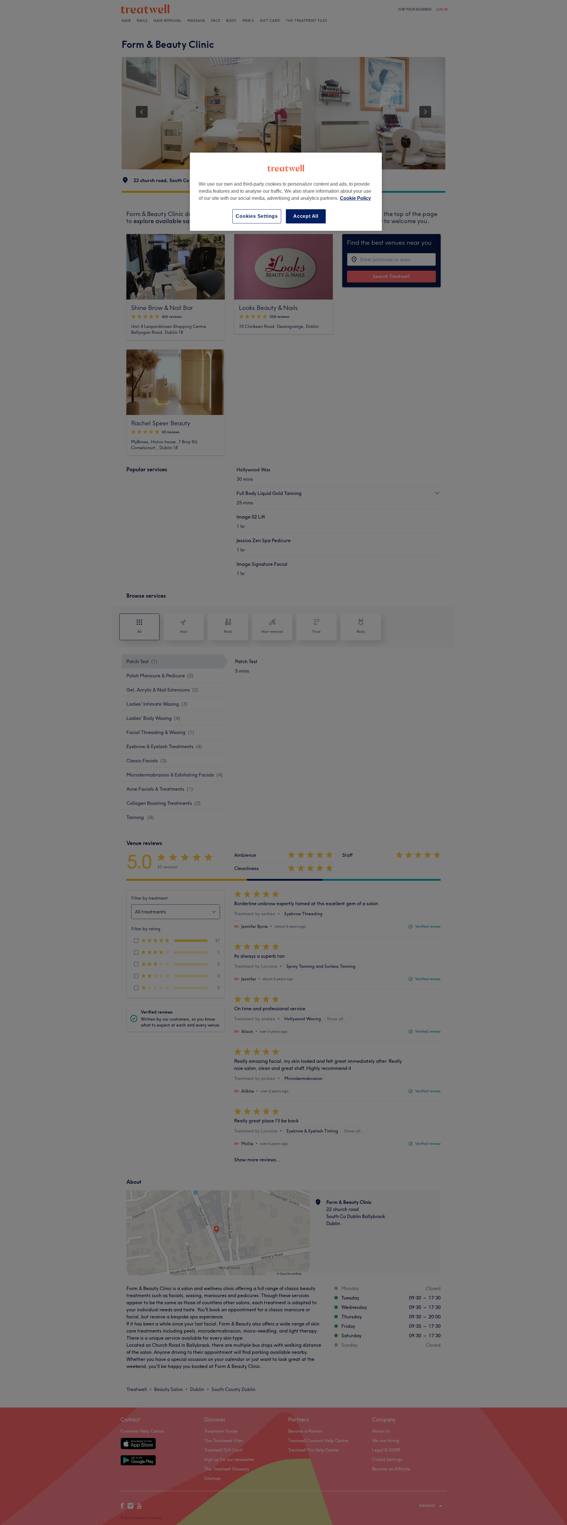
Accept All (305, 216)
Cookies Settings (257, 216)
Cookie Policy (355, 198)
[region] (286, 192)
